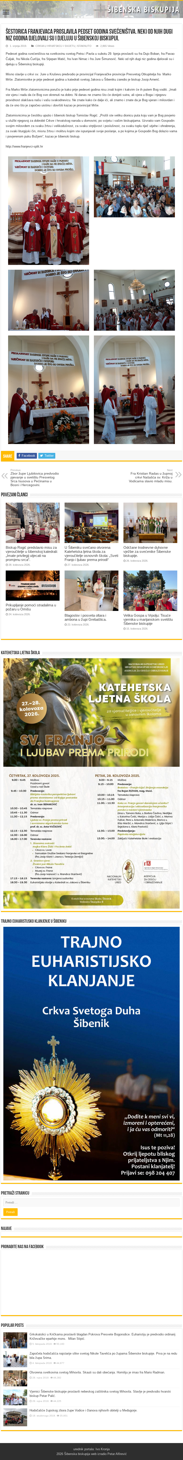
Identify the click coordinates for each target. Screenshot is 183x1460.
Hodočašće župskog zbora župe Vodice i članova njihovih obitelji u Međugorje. (83, 1410)
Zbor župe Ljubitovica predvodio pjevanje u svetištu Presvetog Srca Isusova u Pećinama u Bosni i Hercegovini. (34, 478)
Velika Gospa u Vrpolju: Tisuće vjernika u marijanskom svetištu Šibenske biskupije (148, 619)
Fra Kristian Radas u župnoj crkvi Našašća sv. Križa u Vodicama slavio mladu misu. (151, 476)
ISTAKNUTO (84, 45)
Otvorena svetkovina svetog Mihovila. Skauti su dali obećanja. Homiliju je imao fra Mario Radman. (97, 1372)
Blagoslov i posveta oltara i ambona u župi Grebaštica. (86, 617)
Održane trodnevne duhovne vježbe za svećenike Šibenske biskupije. (147, 551)
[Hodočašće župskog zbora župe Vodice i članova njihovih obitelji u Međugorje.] (15, 1417)
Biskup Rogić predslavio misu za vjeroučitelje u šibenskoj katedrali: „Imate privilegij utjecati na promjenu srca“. (32, 553)
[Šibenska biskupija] (91, 9)
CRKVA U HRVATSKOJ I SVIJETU (55, 45)
